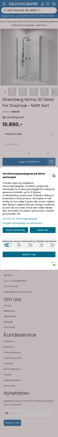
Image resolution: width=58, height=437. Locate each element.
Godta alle (42, 230)
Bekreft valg (29, 254)
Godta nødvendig (15, 230)
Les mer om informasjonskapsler (20, 218)
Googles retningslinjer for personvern (22, 223)
